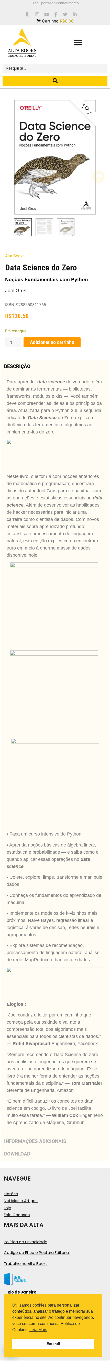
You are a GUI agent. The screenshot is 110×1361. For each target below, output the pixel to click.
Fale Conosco (17, 1214)
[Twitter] (65, 14)
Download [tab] (17, 1154)
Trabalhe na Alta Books (26, 1263)
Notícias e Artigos (21, 1200)
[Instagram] (37, 14)
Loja (7, 1207)
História (11, 1193)
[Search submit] (55, 81)
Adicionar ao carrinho (52, 342)
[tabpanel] (55, 754)
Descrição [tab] (17, 366)
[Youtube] (46, 14)
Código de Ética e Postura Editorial (37, 1252)
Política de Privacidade (25, 1241)
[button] (78, 42)
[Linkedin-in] (75, 14)
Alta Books (15, 256)
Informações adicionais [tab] (35, 1141)
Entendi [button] (53, 1344)
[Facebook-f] (56, 14)
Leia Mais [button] (38, 1330)
